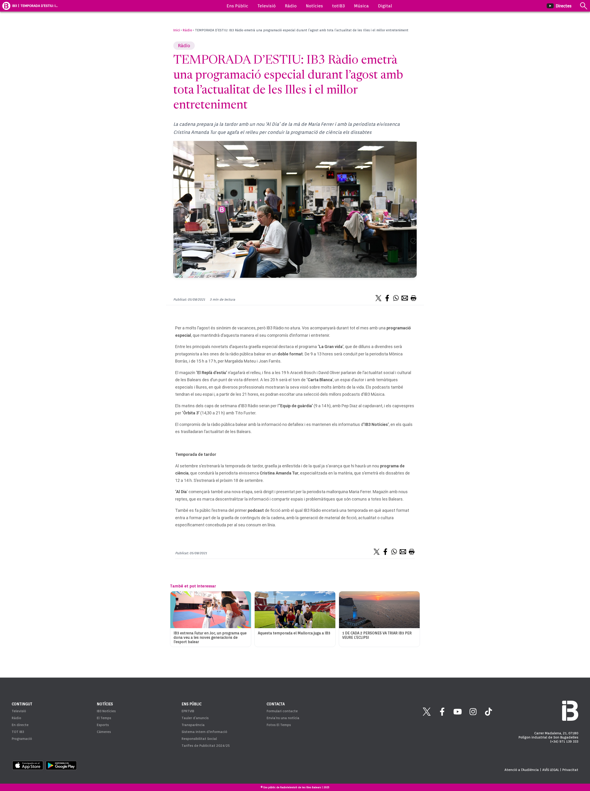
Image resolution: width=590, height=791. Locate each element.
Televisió (266, 5)
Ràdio (291, 5)
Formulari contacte (282, 711)
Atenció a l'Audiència (521, 770)
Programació (22, 739)
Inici (176, 30)
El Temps (104, 718)
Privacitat (570, 770)
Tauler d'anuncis (195, 718)
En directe (20, 725)
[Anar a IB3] (6, 6)
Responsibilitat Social (199, 739)
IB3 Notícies (106, 711)
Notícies (314, 5)
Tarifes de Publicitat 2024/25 (206, 746)
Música (361, 5)
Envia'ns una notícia (283, 718)
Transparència (193, 725)
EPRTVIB (188, 711)
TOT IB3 (18, 732)
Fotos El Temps (279, 725)
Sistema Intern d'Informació (204, 732)
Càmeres (104, 732)
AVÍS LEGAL (550, 770)
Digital (385, 5)
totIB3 (338, 5)
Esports (103, 725)
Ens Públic (237, 5)
